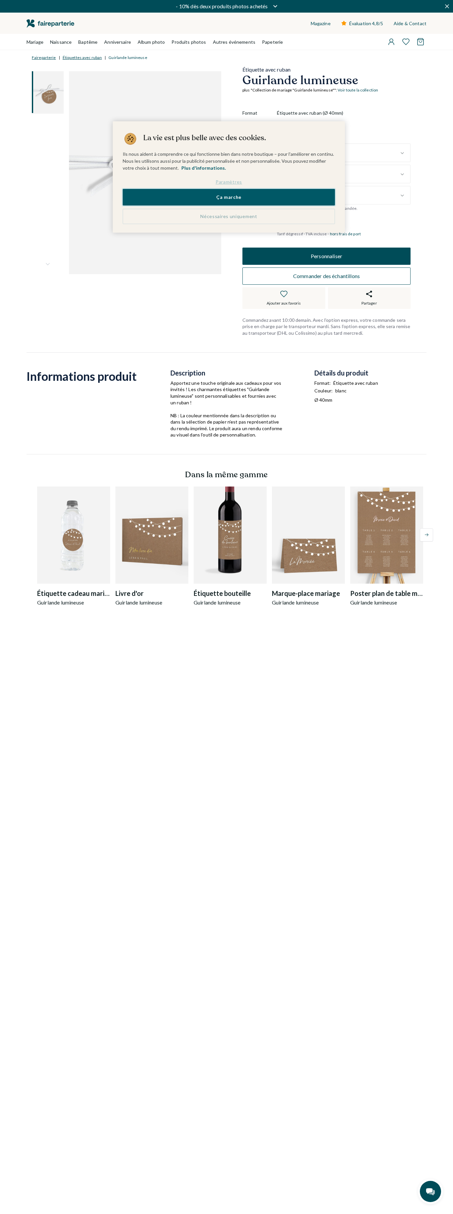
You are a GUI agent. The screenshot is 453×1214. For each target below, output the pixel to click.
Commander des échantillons (326, 276)
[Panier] (420, 42)
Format (249, 113)
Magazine (321, 23)
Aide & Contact (410, 23)
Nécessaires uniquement (228, 216)
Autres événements (234, 42)
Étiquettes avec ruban (82, 57)
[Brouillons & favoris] (406, 42)
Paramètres (229, 182)
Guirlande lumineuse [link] (127, 57)
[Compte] (391, 42)
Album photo (151, 42)
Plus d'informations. (203, 168)
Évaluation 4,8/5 (366, 23)
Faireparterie (44, 57)
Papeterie (272, 42)
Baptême (87, 42)
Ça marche (228, 197)
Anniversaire (117, 42)
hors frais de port (345, 233)
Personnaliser (326, 256)
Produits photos (188, 42)
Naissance (61, 42)
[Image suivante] (48, 264)
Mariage (35, 42)
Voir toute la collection (358, 90)
